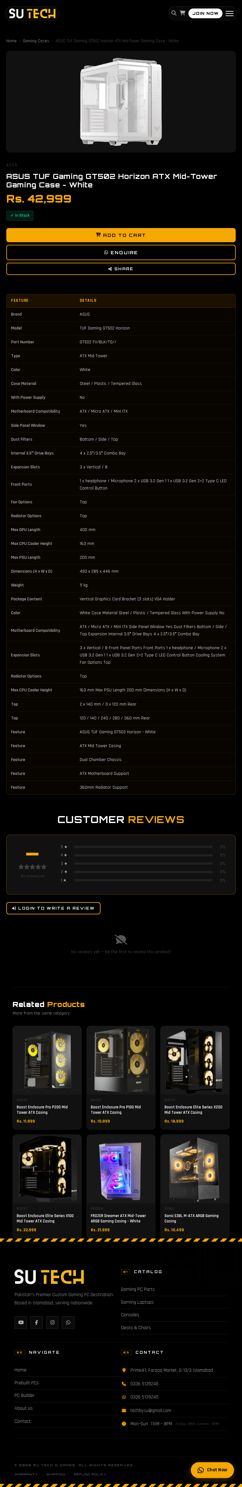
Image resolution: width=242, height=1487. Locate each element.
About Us (23, 1408)
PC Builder (24, 1395)
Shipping (56, 1474)
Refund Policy (90, 1474)
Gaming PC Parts (138, 1289)
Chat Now (216, 1470)
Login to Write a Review (56, 908)
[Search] (173, 13)
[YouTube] (20, 1322)
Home (11, 41)
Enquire (124, 252)
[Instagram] (52, 1322)
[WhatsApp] (68, 1322)
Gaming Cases (36, 41)
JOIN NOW (205, 13)
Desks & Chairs (136, 1327)
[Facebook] (36, 1322)
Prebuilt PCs (26, 1383)
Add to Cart (124, 235)
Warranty (26, 1474)
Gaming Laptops (137, 1302)
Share (124, 268)
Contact (22, 1421)
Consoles (130, 1315)
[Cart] (182, 13)
